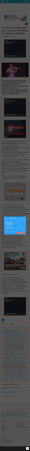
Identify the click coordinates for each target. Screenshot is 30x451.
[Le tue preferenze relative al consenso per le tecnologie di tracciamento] (27, 448)
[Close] (26, 216)
